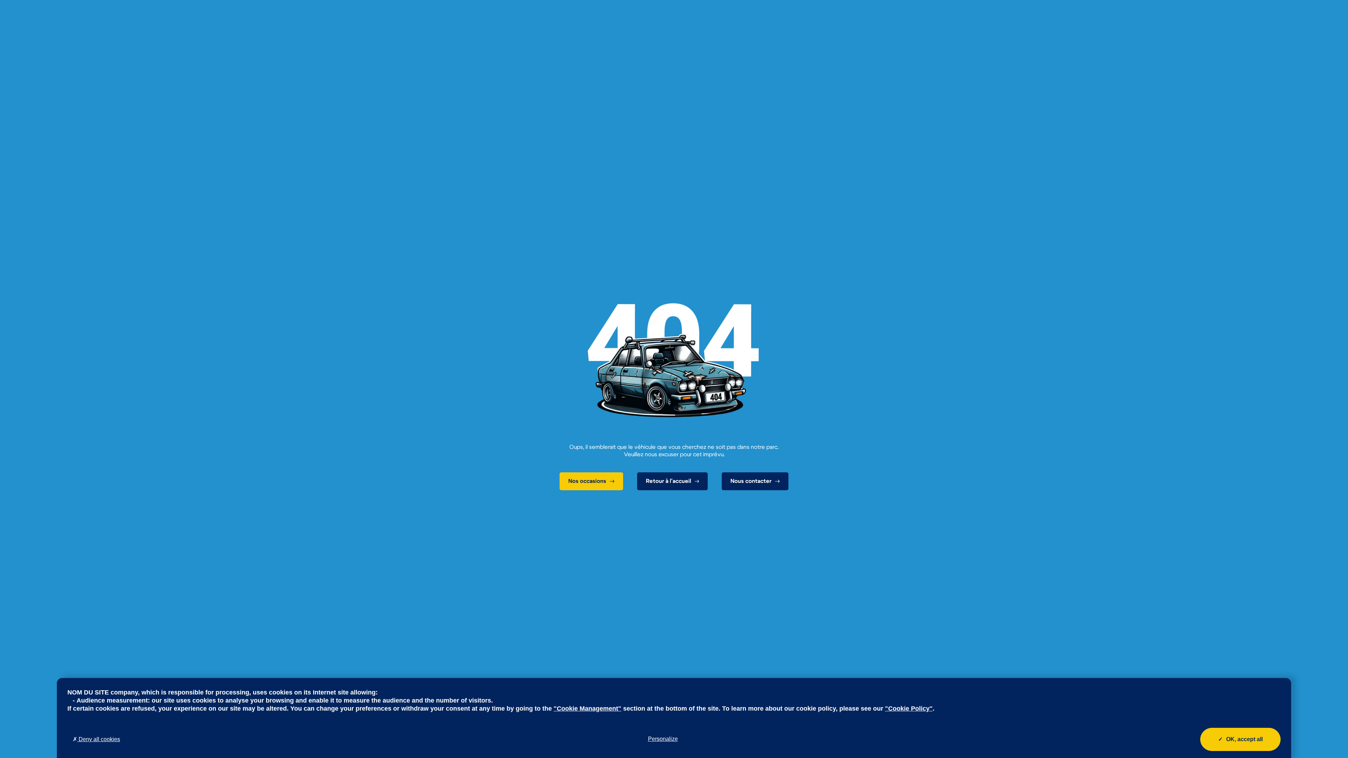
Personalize (663, 739)
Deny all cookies (98, 739)
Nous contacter (751, 481)
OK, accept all (1244, 739)
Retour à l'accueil (668, 481)
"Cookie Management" (587, 708)
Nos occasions (587, 481)
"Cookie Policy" (909, 708)
